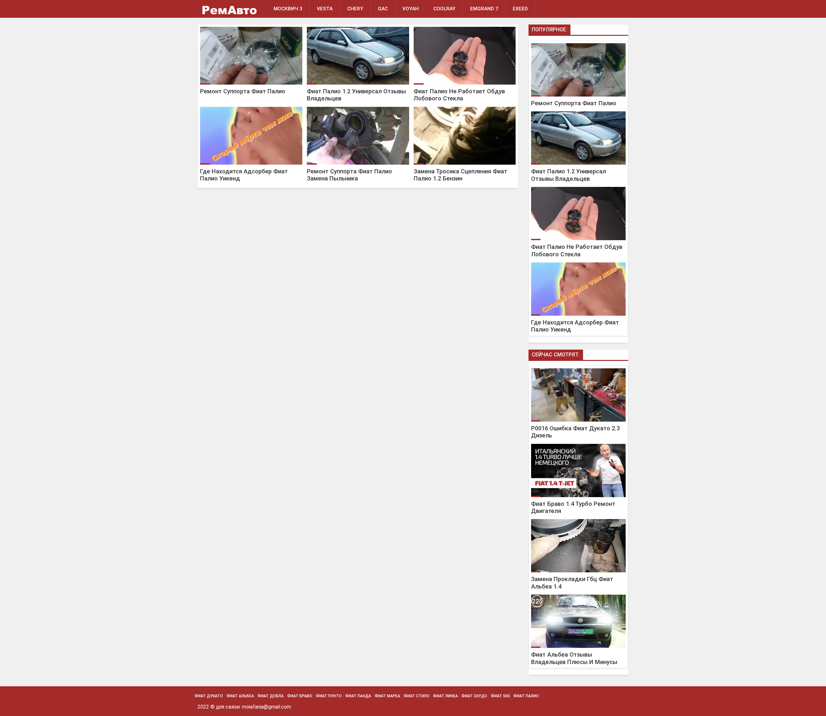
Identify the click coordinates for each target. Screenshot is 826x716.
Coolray (444, 9)
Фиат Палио (526, 696)
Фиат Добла (270, 696)
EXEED (520, 9)
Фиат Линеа (445, 696)
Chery (355, 9)
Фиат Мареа (387, 696)
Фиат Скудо (474, 696)
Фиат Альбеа (240, 696)
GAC (383, 9)
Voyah (410, 9)
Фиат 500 (500, 696)
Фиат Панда (358, 696)
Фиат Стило (416, 696)
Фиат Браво (299, 696)
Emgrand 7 (484, 9)
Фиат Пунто (329, 696)
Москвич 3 (288, 9)
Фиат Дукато (209, 696)
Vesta (325, 9)
